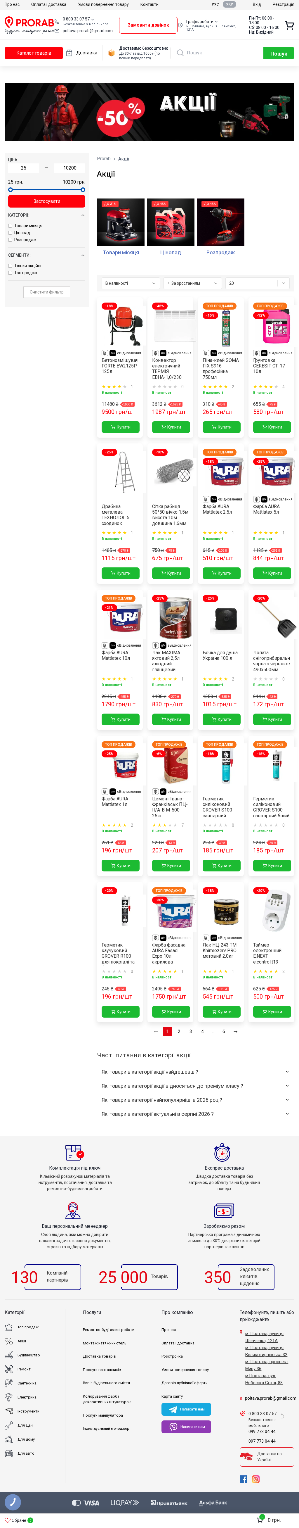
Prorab (104, 158)
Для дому (26, 1439)
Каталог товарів (33, 53)
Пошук (278, 54)
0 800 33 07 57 (76, 19)
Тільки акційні (27, 265)
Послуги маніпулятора (103, 1415)
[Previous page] (156, 1031)
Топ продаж (25, 272)
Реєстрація (283, 4)
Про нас (12, 4)
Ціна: (13, 160)
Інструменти (28, 1411)
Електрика (27, 1397)
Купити (124, 427)
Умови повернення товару (103, 4)
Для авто (26, 1453)
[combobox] (131, 283)
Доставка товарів (99, 1356)
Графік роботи (199, 21)
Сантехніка (27, 1383)
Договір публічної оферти (184, 1383)
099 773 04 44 (261, 1431)
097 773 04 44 (261, 1441)
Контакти (149, 4)
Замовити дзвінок (148, 25)
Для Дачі (26, 1425)
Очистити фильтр (47, 292)
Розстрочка (172, 1356)
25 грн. (15, 182)
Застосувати (47, 201)
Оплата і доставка (48, 4)
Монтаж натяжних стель (104, 1343)
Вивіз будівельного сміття (106, 1383)
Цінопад (22, 232)
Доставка (86, 53)
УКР (229, 4)
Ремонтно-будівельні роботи (108, 1329)
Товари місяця (28, 225)
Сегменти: (19, 255)
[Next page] (235, 1031)
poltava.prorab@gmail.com (88, 30)
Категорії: (18, 215)
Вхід (257, 4)
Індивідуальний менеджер (106, 1428)
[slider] (10, 189)
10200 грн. (74, 182)
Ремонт (24, 1369)
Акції (22, 1341)
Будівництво (29, 1355)
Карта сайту (172, 1396)
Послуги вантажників (102, 1370)
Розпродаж (25, 239)
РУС (215, 4)
